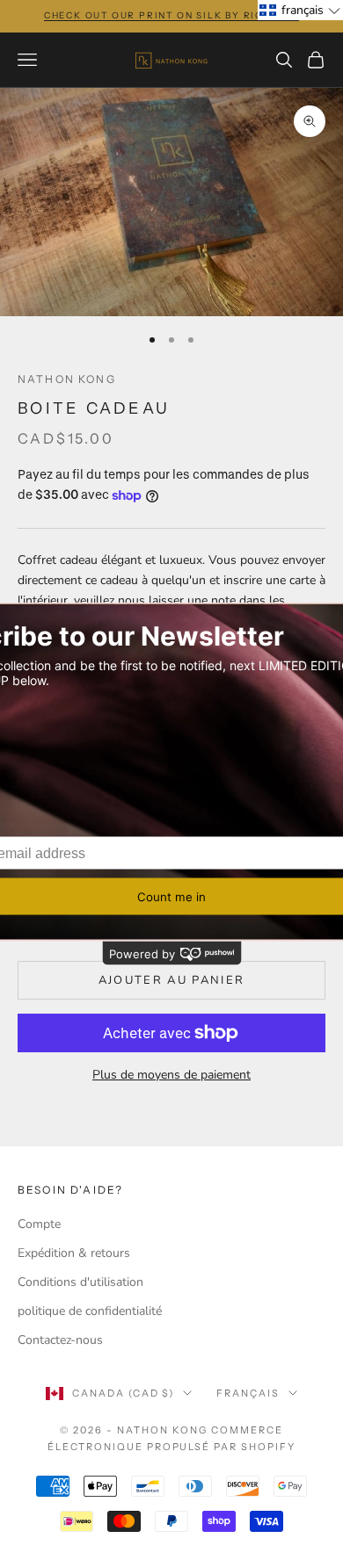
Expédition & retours (74, 1253)
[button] (300, 10)
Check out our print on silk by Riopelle (171, 15)
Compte (39, 1224)
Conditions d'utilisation (80, 1282)
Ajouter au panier (172, 980)
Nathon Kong (67, 379)
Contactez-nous (60, 1340)
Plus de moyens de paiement (171, 1074)
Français (248, 1393)
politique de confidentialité (90, 1311)
